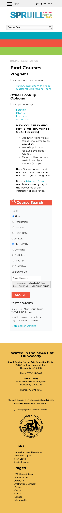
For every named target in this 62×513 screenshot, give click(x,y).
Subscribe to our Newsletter (28, 452)
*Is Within (20, 266)
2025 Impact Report (24, 474)
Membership (20, 499)
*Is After (19, 260)
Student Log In (21, 461)
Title (17, 216)
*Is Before (20, 255)
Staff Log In (20, 458)
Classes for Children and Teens (33, 89)
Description (21, 222)
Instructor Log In (22, 455)
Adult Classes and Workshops (33, 85)
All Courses (22, 119)
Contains (20, 249)
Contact (18, 493)
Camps (17, 490)
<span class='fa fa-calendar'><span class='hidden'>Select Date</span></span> (31, 284)
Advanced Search (36, 181)
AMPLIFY (19, 480)
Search (20, 294)
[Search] (50, 27)
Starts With (21, 244)
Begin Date (21, 233)
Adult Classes (21, 477)
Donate (18, 496)
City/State (21, 113)
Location (21, 110)
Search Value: (19, 271)
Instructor (22, 116)
